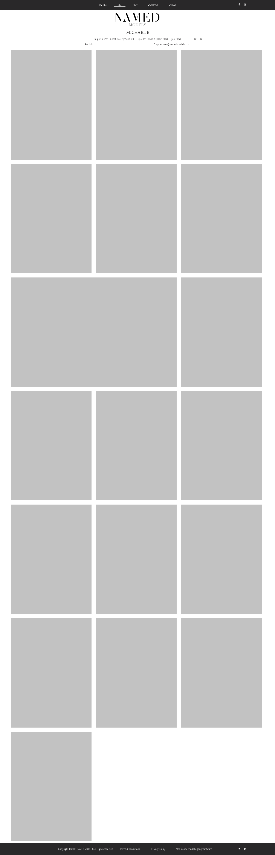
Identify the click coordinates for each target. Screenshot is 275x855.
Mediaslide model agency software (194, 849)
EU (200, 39)
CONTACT (153, 4)
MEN (120, 4)
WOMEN (103, 4)
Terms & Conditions (130, 849)
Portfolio (89, 44)
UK (195, 39)
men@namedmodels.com (176, 44)
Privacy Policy (158, 849)
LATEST (172, 4)
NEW (135, 4)
